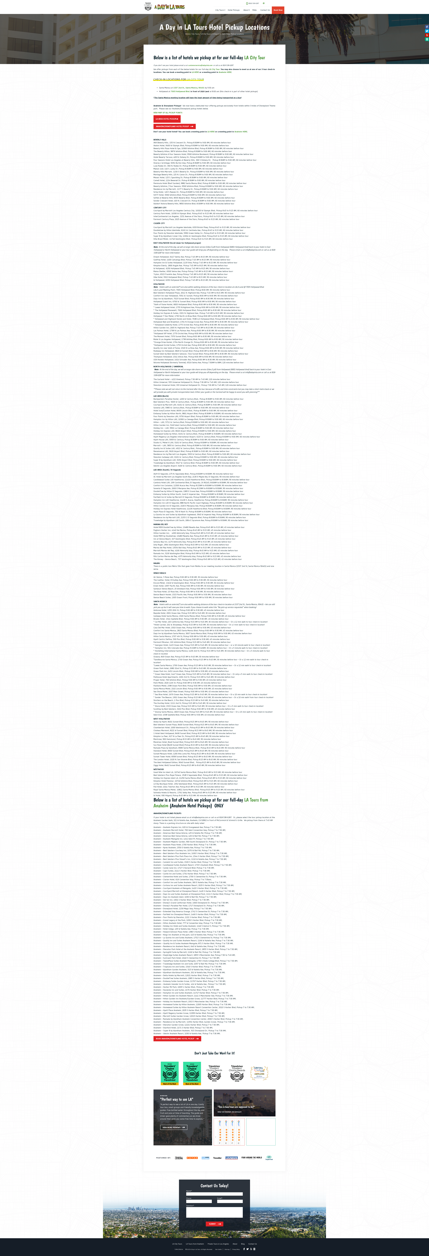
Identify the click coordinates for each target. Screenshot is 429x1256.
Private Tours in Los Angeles (218, 1244)
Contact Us (265, 10)
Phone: (188, 1198)
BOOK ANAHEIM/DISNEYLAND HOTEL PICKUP (175, 1038)
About (246, 10)
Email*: (220, 1198)
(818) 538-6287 (253, 3)
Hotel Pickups (234, 10)
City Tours (219, 10)
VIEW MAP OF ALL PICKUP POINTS (168, 112)
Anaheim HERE (225, 72)
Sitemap (227, 1249)
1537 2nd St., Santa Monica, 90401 (188, 87)
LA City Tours (206, 34)
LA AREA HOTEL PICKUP (166, 119)
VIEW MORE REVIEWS (172, 1127)
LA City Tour (254, 57)
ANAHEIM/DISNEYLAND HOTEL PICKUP (172, 126)
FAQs (254, 10)
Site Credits (218, 1249)
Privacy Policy (236, 1249)
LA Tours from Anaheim (195, 1244)
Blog (243, 1244)
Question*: (190, 1205)
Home (187, 34)
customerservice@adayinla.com (200, 65)
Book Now (278, 10)
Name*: (189, 1191)
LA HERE (195, 72)
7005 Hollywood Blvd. (180, 91)
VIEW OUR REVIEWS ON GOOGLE (229, 1112)
